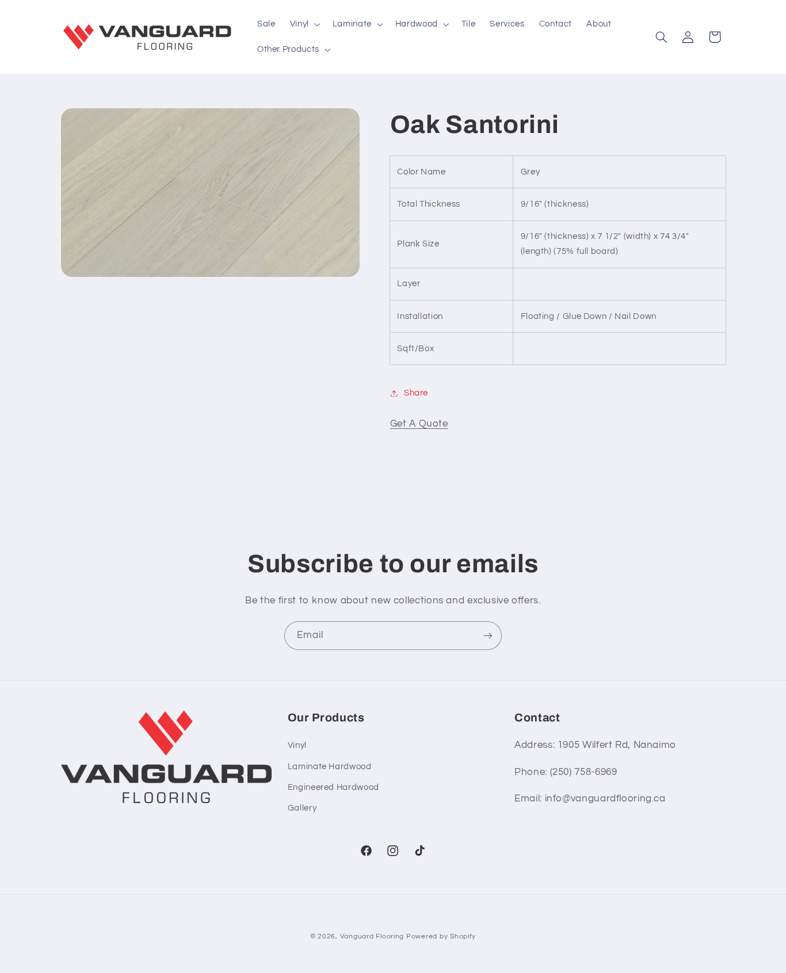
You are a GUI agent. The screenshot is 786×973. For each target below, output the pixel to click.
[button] (304, 24)
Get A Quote (419, 424)
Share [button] (416, 393)
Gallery (302, 808)
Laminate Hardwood (330, 766)
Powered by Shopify (441, 936)
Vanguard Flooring (372, 936)
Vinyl (297, 746)
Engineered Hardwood (333, 787)
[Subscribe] (488, 635)
